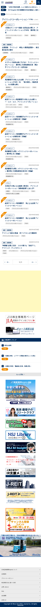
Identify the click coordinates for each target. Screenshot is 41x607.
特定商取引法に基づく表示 (8, 582)
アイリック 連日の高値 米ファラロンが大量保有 (19, 233)
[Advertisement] (20, 291)
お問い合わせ (5, 587)
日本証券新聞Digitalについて (9, 569)
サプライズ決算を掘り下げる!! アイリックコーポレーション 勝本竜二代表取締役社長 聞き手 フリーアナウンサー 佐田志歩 (22, 64)
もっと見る (20, 374)
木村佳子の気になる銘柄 (12, 193)
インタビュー (9, 25)
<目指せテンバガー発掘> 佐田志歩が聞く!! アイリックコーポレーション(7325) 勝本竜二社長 (21, 30)
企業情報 (5, 52)
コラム (8, 183)
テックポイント (13, 251)
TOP (2, 14)
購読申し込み (32, 3)
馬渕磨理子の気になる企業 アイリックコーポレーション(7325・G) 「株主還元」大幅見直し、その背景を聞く (21, 82)
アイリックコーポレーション (14, 35)
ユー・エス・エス (11, 104)
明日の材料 (8, 345)
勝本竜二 (33, 35)
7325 (26, 35)
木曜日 (8, 191)
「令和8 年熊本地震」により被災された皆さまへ (22, 7)
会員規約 (3, 574)
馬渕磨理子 (9, 89)
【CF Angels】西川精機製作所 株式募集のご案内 (22, 10)
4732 (20, 104)
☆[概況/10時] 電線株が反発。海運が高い (18, 366)
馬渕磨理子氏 (9, 124)
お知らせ (3, 600)
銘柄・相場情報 (7, 44)
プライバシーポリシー (7, 578)
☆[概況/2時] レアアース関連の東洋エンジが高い (20, 356)
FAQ (2, 591)
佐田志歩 (8, 38)
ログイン (26, 3)
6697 (4, 251)
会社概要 (3, 595)
